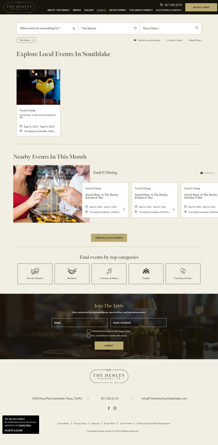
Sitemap (95, 423)
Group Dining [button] (117, 10)
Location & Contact (169, 10)
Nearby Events (49, 157)
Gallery (89, 10)
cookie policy (25, 425)
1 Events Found (174, 40)
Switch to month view (149, 41)
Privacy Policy (124, 331)
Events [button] (101, 10)
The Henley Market (141, 10)
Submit (109, 345)
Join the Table (109, 305)
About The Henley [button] (58, 10)
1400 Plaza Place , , (57, 398)
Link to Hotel (126, 423)
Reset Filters (195, 40)
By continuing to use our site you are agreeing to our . (20, 422)
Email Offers (109, 423)
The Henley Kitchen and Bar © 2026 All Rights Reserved (112, 431)
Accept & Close (14, 430)
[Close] (32, 40)
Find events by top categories (109, 257)
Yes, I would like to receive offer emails (109, 335)
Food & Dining (105, 172)
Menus (77, 10)
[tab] (201, 173)
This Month (89, 28)
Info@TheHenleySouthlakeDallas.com (164, 398)
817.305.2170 (109, 398)
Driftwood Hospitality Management (153, 423)
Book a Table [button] (204, 8)
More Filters (151, 28)
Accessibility (63, 423)
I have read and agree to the (111, 331)
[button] (109, 238)
